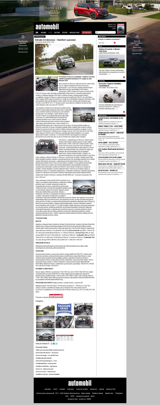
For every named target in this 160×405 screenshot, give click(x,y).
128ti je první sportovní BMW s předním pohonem (50, 350)
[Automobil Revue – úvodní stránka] (50, 37)
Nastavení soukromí (82, 396)
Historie (57, 32)
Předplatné (112, 26)
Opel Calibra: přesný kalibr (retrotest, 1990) (111, 150)
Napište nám (109, 393)
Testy (50, 32)
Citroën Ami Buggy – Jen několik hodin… (47, 355)
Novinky (43, 32)
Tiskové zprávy (82, 389)
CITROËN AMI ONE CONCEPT (44, 358)
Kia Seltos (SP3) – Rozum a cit (108, 170)
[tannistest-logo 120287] (64, 315)
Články (62, 389)
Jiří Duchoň (38, 42)
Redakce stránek (97, 393)
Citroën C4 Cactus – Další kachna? (46, 371)
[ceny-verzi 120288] (64, 340)
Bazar (101, 389)
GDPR (72, 396)
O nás (114, 28)
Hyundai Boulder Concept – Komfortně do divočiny (111, 133)
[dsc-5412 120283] (45, 315)
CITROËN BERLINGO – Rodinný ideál (46, 363)
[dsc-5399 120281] (45, 340)
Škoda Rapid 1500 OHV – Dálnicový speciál (111, 164)
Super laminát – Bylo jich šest (108, 143)
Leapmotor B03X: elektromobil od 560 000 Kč (110, 119)
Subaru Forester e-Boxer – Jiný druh (110, 50)
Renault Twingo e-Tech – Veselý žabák (110, 126)
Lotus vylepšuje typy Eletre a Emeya (110, 157)
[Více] (124, 78)
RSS (67, 396)
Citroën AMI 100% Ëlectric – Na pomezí (47, 352)
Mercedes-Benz (75, 32)
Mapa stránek (85, 393)
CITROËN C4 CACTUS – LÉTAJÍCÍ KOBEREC (48, 374)
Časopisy (93, 389)
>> (109, 74)
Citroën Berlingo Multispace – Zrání (46, 361)
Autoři (92, 396)
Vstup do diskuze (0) (42, 343)
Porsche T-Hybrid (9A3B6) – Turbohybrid (110, 85)
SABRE (89, 399)
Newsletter (112, 24)
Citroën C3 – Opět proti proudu (44, 369)
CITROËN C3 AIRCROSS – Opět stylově (46, 366)
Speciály (65, 32)
